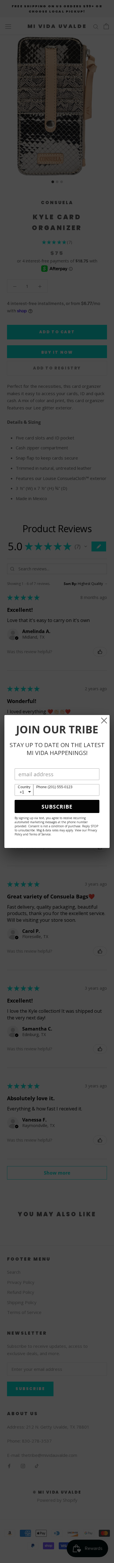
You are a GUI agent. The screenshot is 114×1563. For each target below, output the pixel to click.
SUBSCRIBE (57, 806)
